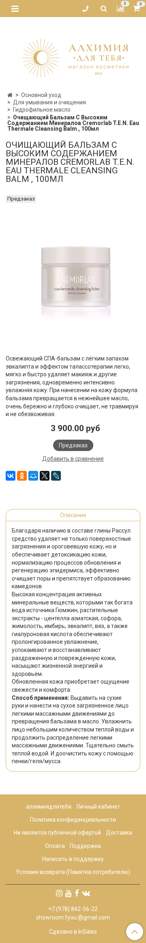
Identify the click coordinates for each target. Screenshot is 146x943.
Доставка (119, 832)
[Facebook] (77, 893)
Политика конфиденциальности (73, 819)
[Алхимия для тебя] (73, 52)
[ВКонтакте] (10, 476)
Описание (73, 515)
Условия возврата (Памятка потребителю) (73, 872)
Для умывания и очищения (49, 102)
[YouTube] (68, 893)
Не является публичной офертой (57, 832)
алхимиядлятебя (48, 806)
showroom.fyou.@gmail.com (73, 917)
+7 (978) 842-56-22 (73, 909)
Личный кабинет (98, 806)
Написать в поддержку (73, 859)
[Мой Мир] (33, 476)
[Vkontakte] (86, 893)
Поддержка (85, 846)
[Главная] (10, 95)
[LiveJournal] (56, 476)
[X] (44, 476)
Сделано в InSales (73, 931)
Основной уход (41, 95)
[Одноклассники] (22, 476)
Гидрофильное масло (42, 109)
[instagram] (59, 893)
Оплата (55, 846)
